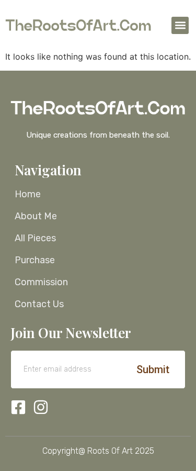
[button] (180, 25)
